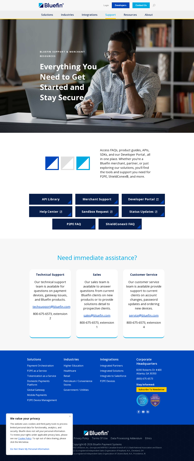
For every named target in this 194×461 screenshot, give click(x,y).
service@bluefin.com (144, 315)
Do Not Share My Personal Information (29, 449)
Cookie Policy (24, 438)
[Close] (70, 416)
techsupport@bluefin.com (51, 307)
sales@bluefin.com (97, 315)
